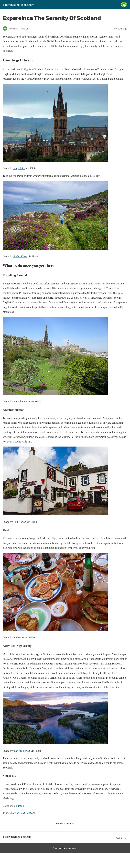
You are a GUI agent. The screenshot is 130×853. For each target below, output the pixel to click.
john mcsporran (21, 750)
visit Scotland (28, 812)
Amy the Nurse (21, 401)
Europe (20, 805)
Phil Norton (20, 521)
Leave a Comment (65, 823)
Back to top (121, 838)
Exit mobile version (65, 848)
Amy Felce (19, 168)
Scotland (14, 812)
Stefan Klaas (20, 256)
